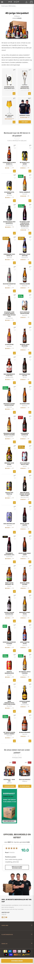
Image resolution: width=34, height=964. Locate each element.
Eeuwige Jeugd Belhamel (24, 345)
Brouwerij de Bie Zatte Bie (24, 255)
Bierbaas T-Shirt (25, 115)
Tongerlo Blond (25, 284)
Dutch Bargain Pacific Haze (24, 463)
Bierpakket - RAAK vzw (9, 780)
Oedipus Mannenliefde (9, 672)
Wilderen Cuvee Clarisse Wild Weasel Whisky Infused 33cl (25, 224)
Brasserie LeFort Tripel (24, 613)
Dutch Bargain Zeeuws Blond (24, 312)
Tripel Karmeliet (24, 192)
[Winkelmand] (31, 2)
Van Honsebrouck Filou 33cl (9, 374)
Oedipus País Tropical (9, 493)
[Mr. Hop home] (14, 2)
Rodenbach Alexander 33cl (9, 554)
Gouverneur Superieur (25, 434)
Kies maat (25, 122)
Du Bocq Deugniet (24, 732)
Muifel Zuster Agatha (24, 524)
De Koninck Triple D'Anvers (25, 672)
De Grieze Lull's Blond (25, 163)
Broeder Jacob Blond (9, 463)
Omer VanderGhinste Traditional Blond (9, 703)
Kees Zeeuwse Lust (9, 523)
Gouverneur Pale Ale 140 (24, 374)
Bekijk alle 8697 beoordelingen (17, 867)
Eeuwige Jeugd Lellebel (24, 583)
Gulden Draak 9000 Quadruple (9, 222)
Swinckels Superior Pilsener (9, 642)
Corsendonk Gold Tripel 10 (9, 255)
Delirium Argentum (9, 284)
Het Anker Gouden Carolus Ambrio (9, 733)
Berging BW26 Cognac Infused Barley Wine (25, 494)
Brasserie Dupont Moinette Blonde (9, 434)
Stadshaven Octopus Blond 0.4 (9, 163)
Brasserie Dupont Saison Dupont (9, 404)
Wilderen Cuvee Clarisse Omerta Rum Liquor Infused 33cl (9, 314)
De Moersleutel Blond (9, 192)
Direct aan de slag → (9, 821)
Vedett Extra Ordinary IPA (9, 583)
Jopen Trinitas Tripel (24, 642)
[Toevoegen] (14, 93)
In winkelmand (17, 961)
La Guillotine (9, 344)
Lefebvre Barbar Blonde (24, 702)
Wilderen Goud (25, 403)
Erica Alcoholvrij (25, 779)
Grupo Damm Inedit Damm (25, 554)
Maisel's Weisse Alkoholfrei (9, 613)
